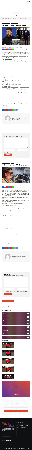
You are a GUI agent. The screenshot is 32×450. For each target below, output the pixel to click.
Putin (20, 433)
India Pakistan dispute (23, 427)
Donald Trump (21, 425)
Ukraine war (22, 103)
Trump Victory (13, 103)
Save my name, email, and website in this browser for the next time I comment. (16, 152)
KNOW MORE (16, 394)
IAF (24, 425)
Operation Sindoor (19, 431)
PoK (11, 243)
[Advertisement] (16, 5)
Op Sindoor (23, 431)
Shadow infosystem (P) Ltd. (25, 448)
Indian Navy (18, 427)
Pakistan (27, 431)
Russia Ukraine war (24, 433)
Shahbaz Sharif (25, 243)
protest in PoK (19, 243)
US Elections (26, 103)
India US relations (19, 429)
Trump (10, 103)
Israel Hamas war (24, 429)
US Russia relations (5, 105)
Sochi (3, 103)
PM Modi (18, 433)
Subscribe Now (16, 411)
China (17, 425)
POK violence (15, 243)
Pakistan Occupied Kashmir (6, 243)
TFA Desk (4, 47)
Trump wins (18, 103)
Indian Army (27, 425)
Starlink (7, 103)
